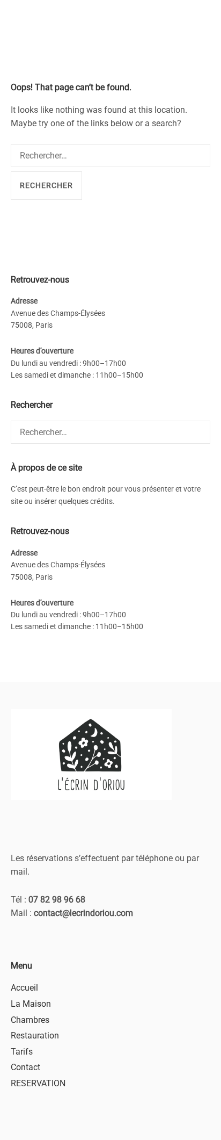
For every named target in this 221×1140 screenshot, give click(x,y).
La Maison (31, 1004)
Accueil (24, 988)
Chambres (30, 1020)
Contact (25, 1067)
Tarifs (22, 1052)
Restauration (35, 1035)
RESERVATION (38, 1083)
